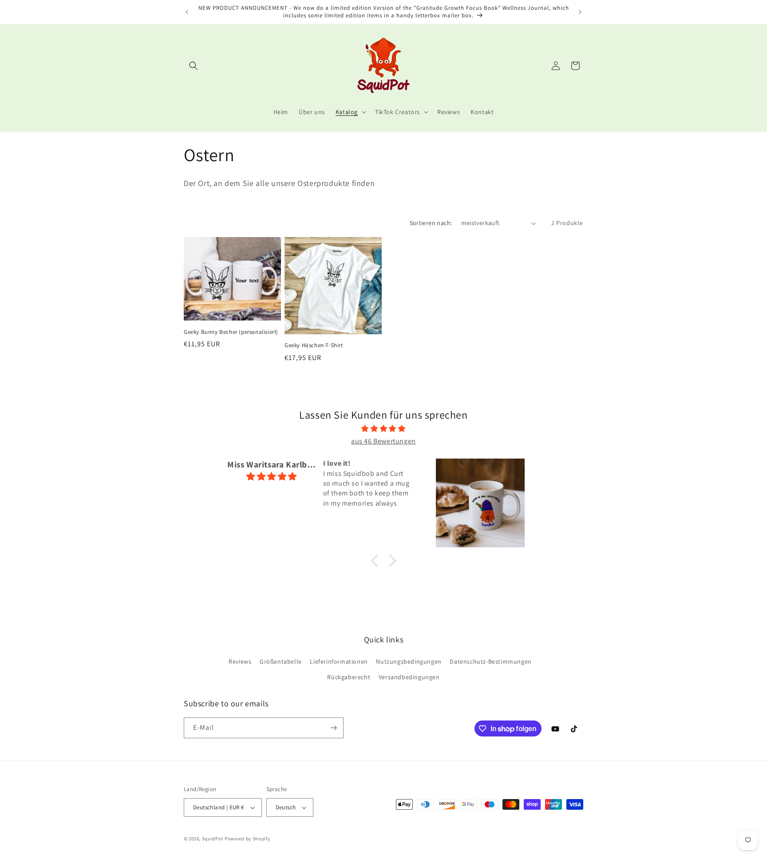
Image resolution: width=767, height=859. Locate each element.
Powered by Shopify (247, 838)
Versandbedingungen (409, 677)
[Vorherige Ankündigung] (187, 12)
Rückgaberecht (348, 677)
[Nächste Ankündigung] (580, 12)
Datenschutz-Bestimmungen (490, 661)
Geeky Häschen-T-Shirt (314, 345)
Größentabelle (281, 661)
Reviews (240, 661)
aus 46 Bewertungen (383, 441)
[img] (383, 428)
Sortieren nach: (431, 223)
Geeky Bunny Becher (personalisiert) (231, 332)
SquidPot (213, 838)
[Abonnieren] (333, 727)
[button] (193, 65)
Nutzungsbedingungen (408, 661)
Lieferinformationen (339, 661)
